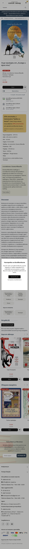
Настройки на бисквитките (14, 279)
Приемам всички (14, 276)
